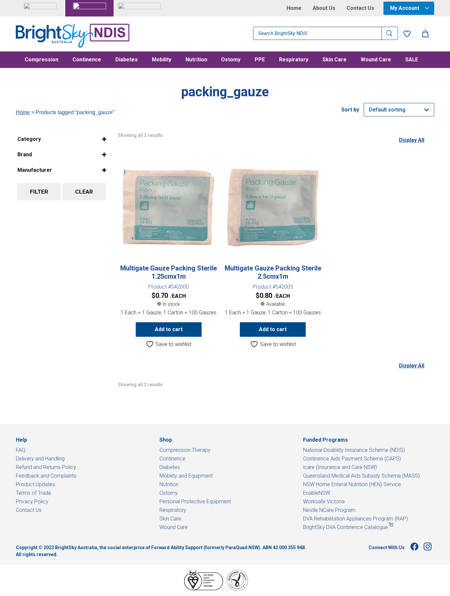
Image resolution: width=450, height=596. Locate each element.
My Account (404, 8)
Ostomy (230, 60)
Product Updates (35, 484)
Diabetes (126, 60)
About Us (324, 8)
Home (294, 8)
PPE (260, 60)
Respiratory (293, 60)
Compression (41, 60)
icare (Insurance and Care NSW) (340, 467)
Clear (84, 191)
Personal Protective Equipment (195, 501)
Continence (86, 60)
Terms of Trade (33, 493)
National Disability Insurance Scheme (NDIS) (354, 450)
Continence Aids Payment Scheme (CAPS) (352, 458)
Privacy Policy (32, 501)
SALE (411, 60)
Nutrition (196, 60)
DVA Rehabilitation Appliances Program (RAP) (355, 519)
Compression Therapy (185, 450)
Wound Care (376, 60)
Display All (411, 140)
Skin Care (335, 60)
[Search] (389, 33)
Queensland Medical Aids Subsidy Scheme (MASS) (361, 476)
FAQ (20, 450)
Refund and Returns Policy (46, 467)
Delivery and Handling (40, 458)
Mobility (161, 60)
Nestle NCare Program (329, 510)
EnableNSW (316, 493)
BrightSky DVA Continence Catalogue (345, 527)
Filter (39, 191)
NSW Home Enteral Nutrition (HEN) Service (352, 484)
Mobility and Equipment (186, 476)
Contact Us (360, 8)
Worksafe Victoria (324, 501)
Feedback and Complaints (46, 476)
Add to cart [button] (169, 329)
